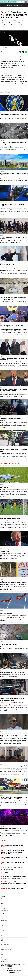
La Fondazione (4, 951)
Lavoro (2, 911)
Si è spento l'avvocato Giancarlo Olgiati (12, 846)
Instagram (3, 932)
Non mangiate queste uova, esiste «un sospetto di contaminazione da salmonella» (14, 858)
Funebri (2, 913)
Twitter (2, 934)
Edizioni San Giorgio (5, 922)
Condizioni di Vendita (5, 961)
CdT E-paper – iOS (5, 944)
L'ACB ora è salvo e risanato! (11, 873)
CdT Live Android (4, 942)
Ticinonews (3, 956)
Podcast (2, 900)
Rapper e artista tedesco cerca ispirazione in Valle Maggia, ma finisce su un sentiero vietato (13, 883)
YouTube (2, 935)
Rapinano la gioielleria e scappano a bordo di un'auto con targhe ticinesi (13, 877)
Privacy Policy (10, 966)
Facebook (3, 930)
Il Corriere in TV (4, 923)
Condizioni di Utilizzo (5, 959)
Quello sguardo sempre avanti (12, 888)
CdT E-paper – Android (5, 946)
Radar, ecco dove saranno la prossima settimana (11, 868)
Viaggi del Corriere (4, 910)
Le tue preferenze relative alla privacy (14, 970)
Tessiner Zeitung (4, 957)
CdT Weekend (3, 918)
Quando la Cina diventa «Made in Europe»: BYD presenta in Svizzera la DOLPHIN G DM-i (12, 852)
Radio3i (2, 954)
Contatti (2, 905)
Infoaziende (3, 925)
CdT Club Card (4, 908)
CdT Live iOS (3, 940)
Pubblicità (3, 906)
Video (2, 898)
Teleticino (3, 952)
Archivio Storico (4, 920)
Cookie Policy (9, 968)
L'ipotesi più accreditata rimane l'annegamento (12, 863)
